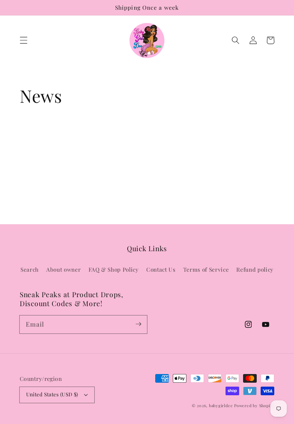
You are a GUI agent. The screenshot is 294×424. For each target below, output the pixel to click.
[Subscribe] (138, 324)
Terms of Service (206, 269)
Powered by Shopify (254, 405)
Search (29, 269)
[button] (23, 40)
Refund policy (255, 269)
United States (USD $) (52, 394)
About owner (63, 269)
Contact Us (161, 269)
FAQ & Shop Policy (114, 269)
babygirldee (221, 405)
